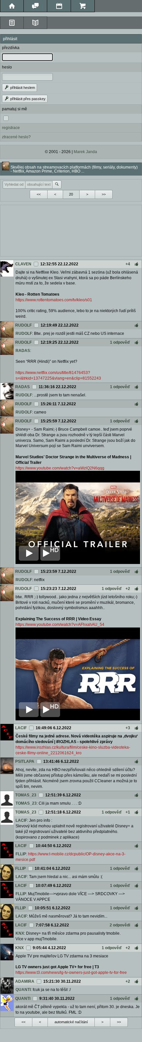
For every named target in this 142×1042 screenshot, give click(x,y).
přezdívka (10, 47)
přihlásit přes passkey (27, 99)
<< (39, 194)
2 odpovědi (120, 925)
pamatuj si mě (14, 109)
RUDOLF (23, 325)
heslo (7, 67)
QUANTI (23, 989)
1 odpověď (120, 342)
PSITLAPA (24, 761)
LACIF (21, 728)
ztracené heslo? (16, 137)
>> (104, 194)
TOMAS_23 (25, 795)
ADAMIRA (24, 981)
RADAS (23, 350)
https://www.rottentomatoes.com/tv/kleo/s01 (54, 300)
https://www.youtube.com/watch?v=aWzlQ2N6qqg (60, 468)
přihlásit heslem (22, 88)
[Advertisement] (71, 229)
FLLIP (21, 854)
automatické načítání (71, 1022)
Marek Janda (85, 151)
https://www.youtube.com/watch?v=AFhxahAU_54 (60, 624)
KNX (20, 933)
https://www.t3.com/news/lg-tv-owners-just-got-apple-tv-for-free (71, 972)
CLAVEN (23, 264)
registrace (11, 127)
